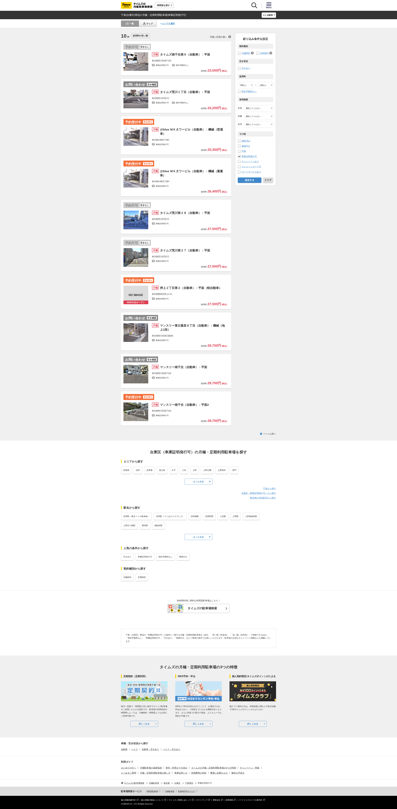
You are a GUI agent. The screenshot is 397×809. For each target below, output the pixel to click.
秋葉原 (126, 470)
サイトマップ (201, 800)
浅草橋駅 (195, 516)
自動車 (124, 749)
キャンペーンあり (250, 161)
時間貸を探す (163, 5)
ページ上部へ (269, 434)
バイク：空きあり (171, 749)
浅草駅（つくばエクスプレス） (170, 516)
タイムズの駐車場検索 (202, 608)
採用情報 (229, 800)
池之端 (162, 470)
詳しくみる (144, 724)
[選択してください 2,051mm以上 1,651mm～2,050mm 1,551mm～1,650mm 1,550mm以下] (258, 124)
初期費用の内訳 (198, 773)
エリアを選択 (168, 23)
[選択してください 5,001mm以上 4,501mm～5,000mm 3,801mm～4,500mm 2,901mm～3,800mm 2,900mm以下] (258, 108)
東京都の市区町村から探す (263, 498)
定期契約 (264, 53)
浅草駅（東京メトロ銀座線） (136, 516)
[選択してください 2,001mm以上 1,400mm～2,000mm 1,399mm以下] (258, 116)
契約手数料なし (249, 91)
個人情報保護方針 (128, 800)
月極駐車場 (169, 791)
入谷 (184, 470)
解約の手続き (238, 773)
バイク (134, 749)
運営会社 (216, 800)
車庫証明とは (180, 773)
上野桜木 (222, 470)
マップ (149, 23)
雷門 (234, 470)
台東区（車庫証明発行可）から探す (258, 493)
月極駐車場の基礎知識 (151, 768)
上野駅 (235, 516)
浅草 (138, 470)
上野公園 (207, 470)
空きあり (246, 68)
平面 (244, 151)
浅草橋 (149, 470)
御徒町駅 (158, 525)
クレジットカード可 (251, 166)
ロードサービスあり (251, 172)
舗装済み (246, 141)
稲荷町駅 (209, 516)
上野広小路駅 (129, 525)
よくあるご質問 (128, 773)
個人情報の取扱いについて (152, 800)
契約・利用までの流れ (176, 768)
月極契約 (246, 53)
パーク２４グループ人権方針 (250, 800)
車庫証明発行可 (249, 156)
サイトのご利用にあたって (180, 800)
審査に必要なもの (219, 773)
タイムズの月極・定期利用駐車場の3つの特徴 (213, 768)
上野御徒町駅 (251, 516)
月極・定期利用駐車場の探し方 (155, 773)
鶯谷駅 (145, 525)
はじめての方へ (128, 768)
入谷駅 (223, 516)
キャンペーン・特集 (249, 768)
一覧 (131, 23)
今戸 (174, 470)
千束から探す (269, 488)
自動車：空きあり (150, 749)
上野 (195, 470)
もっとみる (198, 481)
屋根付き (246, 146)
